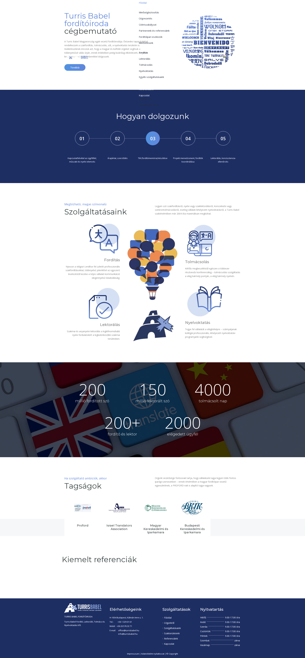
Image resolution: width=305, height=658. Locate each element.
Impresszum (133, 653)
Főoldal (168, 617)
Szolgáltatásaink (172, 628)
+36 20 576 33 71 (124, 626)
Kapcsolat (169, 643)
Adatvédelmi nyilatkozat (152, 653)
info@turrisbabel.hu (128, 633)
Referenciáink (171, 638)
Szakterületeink (172, 633)
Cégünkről (169, 622)
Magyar (231, 56)
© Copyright (172, 653)
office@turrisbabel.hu (128, 630)
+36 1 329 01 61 (125, 621)
